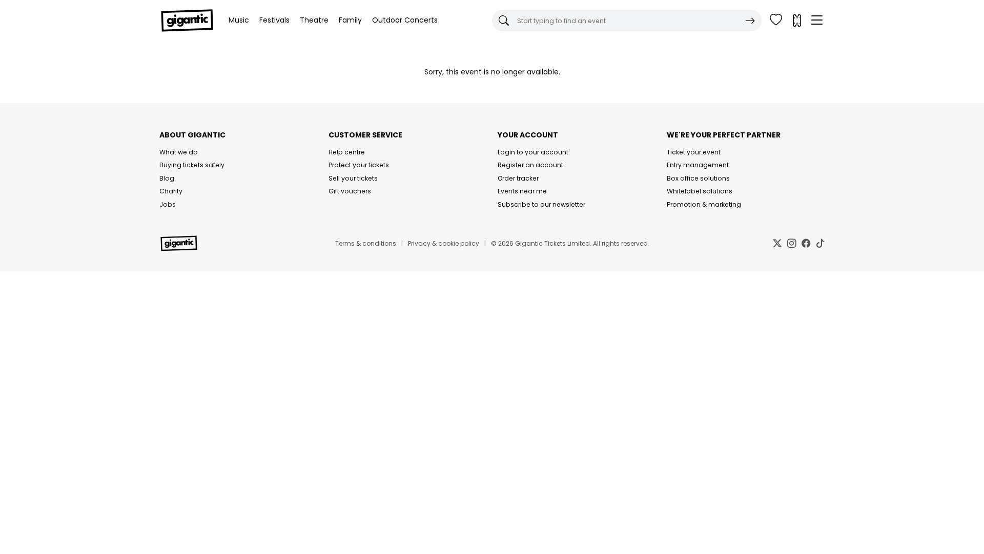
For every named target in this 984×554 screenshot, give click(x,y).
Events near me (522, 191)
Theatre (314, 20)
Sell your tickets (353, 178)
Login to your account (533, 152)
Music (239, 20)
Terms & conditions (365, 243)
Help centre (347, 152)
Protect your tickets (359, 165)
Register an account (530, 165)
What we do (178, 152)
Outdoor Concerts (405, 20)
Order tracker (518, 178)
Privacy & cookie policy (443, 243)
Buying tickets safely (191, 165)
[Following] (776, 20)
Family (350, 20)
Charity (170, 191)
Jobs (167, 204)
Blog (166, 178)
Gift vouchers (350, 191)
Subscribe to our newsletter (541, 204)
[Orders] (796, 20)
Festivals (274, 20)
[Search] (750, 20)
